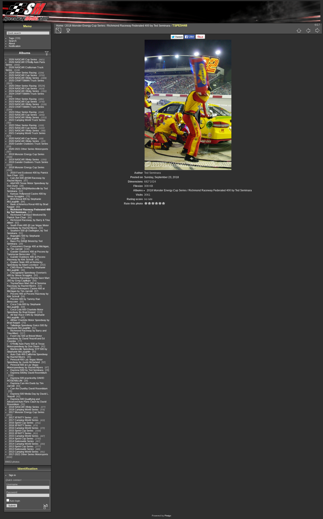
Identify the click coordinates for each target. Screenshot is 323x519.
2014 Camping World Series (23, 443)
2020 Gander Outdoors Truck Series (28, 143)
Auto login (14, 500)
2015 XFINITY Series (20, 433)
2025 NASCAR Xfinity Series (24, 78)
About (12, 43)
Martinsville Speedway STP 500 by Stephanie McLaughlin (27, 350)
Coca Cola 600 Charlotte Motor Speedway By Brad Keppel (25, 310)
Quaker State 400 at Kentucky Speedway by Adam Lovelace (25, 263)
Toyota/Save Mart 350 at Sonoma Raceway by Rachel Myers (26, 284)
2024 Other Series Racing (22, 99)
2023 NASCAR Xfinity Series (24, 104)
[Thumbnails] (298, 30)
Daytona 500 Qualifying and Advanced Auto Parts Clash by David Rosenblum (26, 402)
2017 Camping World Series (23, 420)
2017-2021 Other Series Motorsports (28, 454)
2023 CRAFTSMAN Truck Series (26, 107)
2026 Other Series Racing (22, 72)
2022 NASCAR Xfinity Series (24, 117)
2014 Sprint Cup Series (21, 438)
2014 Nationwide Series (21, 441)
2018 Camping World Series (23, 409)
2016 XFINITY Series (20, 425)
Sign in (12, 475)
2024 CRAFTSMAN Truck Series (26, 93)
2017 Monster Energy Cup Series (26, 412)
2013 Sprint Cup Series (21, 446)
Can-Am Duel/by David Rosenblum (28, 388)
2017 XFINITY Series (20, 417)
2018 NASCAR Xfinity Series (24, 407)
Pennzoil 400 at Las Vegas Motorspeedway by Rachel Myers (25, 366)
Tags (11, 38)
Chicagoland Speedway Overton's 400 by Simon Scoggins (27, 274)
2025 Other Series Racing (22, 85)
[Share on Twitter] (177, 38)
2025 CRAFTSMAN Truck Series (26, 80)
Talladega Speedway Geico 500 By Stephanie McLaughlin (27, 326)
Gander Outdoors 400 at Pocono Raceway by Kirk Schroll (26, 258)
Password (11, 492)
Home (59, 25)
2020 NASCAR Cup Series (23, 138)
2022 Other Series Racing (22, 125)
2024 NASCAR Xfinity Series (24, 91)
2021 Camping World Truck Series (27, 133)
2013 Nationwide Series (21, 449)
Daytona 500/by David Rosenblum (28, 372)
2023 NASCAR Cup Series (23, 101)
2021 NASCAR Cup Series (23, 128)
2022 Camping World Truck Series (27, 120)
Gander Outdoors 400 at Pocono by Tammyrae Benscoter (28, 253)
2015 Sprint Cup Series (21, 430)
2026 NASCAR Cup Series (23, 59)
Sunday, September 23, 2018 (161, 177)
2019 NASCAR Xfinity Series (24, 159)
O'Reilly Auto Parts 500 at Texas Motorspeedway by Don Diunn (26, 345)
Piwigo (168, 515)
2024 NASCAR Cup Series (23, 88)
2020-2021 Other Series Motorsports (28, 149)
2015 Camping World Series (23, 436)
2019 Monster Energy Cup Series (26, 154)
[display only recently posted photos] (47, 53)
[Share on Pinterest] (200, 38)
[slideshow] (68, 30)
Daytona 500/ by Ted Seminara (26, 370)
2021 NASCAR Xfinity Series (24, 130)
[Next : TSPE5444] (317, 30)
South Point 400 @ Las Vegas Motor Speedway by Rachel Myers (28, 226)
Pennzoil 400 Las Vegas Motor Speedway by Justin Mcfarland (25, 360)
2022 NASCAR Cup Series (23, 114)
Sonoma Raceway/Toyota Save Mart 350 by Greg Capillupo (28, 279)
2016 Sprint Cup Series (21, 422)
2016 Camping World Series (23, 428)
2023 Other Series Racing (22, 112)
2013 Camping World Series (23, 451)
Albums (24, 53)
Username (12, 484)
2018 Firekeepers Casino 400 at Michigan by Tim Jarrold (26, 289)
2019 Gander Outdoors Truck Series (28, 162)
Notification (14, 46)
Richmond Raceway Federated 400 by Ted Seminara (138, 25)
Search (12, 40)
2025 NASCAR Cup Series (23, 75)
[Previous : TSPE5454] (308, 30)
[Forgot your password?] (45, 507)
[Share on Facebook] (189, 38)
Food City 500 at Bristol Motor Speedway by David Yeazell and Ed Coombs (26, 338)
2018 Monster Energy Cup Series (26, 167)
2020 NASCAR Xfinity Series (24, 141)
